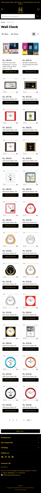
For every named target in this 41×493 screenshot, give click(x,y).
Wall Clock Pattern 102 (30, 161)
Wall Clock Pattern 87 (9, 407)
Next (28, 420)
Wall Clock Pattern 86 (29, 407)
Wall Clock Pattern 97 (9, 253)
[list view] (38, 34)
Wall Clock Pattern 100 (30, 191)
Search (20, 485)
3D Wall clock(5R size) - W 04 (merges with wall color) (30, 64)
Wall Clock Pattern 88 (29, 376)
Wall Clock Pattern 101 (9, 191)
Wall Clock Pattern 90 (29, 345)
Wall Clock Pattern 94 (29, 284)
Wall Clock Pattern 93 (9, 315)
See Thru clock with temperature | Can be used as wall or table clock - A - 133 (9, 65)
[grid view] (34, 34)
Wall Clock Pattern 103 (9, 161)
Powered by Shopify (20, 489)
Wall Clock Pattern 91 (9, 345)
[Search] (37, 16)
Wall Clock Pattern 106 (30, 99)
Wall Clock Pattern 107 (9, 99)
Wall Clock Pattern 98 (29, 222)
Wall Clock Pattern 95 (9, 284)
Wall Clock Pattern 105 (9, 130)
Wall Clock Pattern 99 (9, 222)
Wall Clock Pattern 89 (9, 376)
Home (3, 22)
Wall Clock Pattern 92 (29, 315)
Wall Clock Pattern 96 (29, 253)
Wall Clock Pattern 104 (30, 130)
